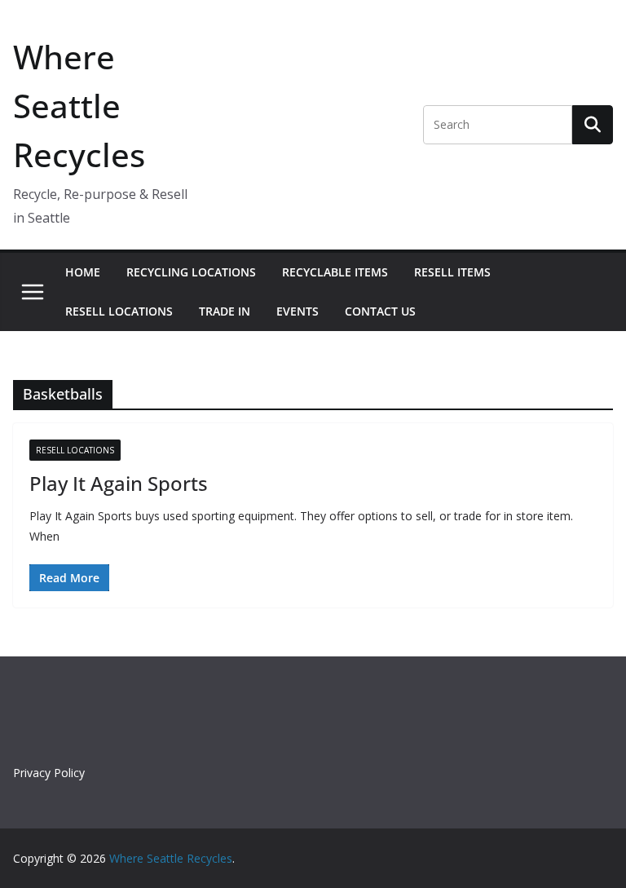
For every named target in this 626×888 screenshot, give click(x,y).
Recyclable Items (335, 272)
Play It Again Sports (118, 483)
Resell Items (452, 272)
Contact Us (380, 311)
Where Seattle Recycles (79, 105)
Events (297, 311)
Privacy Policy (49, 772)
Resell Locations (119, 311)
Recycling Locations (191, 272)
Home (82, 272)
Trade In (224, 311)
